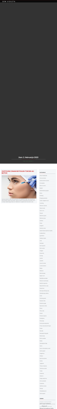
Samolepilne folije (43, 343)
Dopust (41, 213)
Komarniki (42, 253)
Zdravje (41, 388)
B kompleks (42, 183)
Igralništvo (42, 235)
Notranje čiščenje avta (44, 290)
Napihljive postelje (43, 278)
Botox (41, 193)
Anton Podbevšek (43, 175)
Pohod (41, 313)
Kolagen (41, 250)
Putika (41, 328)
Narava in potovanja (44, 280)
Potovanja (42, 320)
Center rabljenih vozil (44, 200)
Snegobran (42, 353)
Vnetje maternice (43, 378)
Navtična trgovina (43, 283)
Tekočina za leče (43, 368)
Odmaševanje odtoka (44, 293)
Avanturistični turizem (44, 180)
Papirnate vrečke (43, 305)
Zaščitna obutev (43, 386)
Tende (41, 371)
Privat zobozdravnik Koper (45, 325)
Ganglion (41, 225)
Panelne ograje (43, 303)
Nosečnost (42, 288)
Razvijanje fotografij (44, 333)
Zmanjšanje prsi (43, 391)
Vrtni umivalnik (43, 381)
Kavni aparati (42, 245)
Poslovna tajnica (43, 315)
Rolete (41, 340)
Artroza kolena (43, 178)
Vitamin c (41, 376)
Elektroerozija (43, 218)
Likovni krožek (43, 263)
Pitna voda (42, 310)
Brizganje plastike (43, 198)
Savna (41, 346)
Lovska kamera (43, 265)
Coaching (42, 203)
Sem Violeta (8, 1)
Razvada (41, 330)
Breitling (41, 195)
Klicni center (42, 248)
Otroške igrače (43, 298)
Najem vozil (42, 275)
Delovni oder (42, 208)
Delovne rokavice (43, 205)
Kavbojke (42, 243)
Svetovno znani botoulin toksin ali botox (18, 172)
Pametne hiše (42, 300)
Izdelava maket (43, 238)
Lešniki (41, 258)
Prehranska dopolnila (44, 323)
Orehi (41, 295)
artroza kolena (45, 403)
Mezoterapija (42, 273)
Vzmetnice (42, 383)
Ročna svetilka (43, 338)
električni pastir (49, 406)
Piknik (41, 308)
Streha (41, 361)
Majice (41, 268)
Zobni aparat (42, 393)
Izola (41, 240)
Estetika (41, 220)
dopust (44, 406)
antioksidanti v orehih (43, 401)
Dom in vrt (42, 210)
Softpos (41, 356)
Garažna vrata (43, 228)
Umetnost (42, 373)
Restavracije (42, 335)
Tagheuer (42, 363)
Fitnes (41, 223)
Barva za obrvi (43, 185)
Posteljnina (42, 318)
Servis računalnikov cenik (45, 348)
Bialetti (41, 188)
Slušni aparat (42, 351)
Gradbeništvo (42, 233)
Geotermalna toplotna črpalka (46, 230)
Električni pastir (43, 215)
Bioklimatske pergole (44, 190)
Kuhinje (41, 255)
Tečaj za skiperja (43, 366)
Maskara (41, 270)
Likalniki (41, 260)
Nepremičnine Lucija (44, 285)
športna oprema (43, 358)
